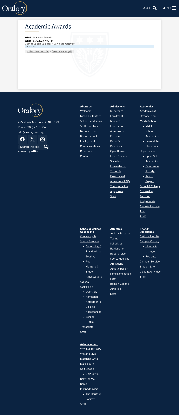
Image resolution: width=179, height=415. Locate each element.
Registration (117, 248)
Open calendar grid (62, 51)
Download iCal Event (64, 44)
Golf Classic (87, 368)
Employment (87, 141)
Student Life (147, 266)
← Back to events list (38, 51)
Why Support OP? (90, 348)
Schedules (116, 243)
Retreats (150, 256)
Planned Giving (89, 389)
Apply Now (116, 191)
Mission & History (90, 116)
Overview (91, 291)
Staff (113, 196)
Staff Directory (89, 126)
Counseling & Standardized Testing (94, 251)
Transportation (119, 186)
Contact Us (86, 156)
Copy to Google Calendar (38, 44)
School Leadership (91, 121)
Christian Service (150, 261)
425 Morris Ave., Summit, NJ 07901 (38, 122)
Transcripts (86, 326)
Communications (90, 146)
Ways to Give (88, 353)
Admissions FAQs (120, 181)
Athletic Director (120, 233)
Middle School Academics (151, 131)
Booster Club (118, 253)
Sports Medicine (119, 258)
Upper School (148, 151)
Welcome (85, 111)
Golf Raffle (92, 373)
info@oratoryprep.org (31, 132)
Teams (114, 238)
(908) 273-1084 (36, 127)
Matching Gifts (89, 358)
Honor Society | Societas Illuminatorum (119, 161)
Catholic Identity (149, 236)
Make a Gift (87, 363)
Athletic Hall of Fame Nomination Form (120, 273)
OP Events (30, 46)
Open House (117, 151)
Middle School (148, 121)
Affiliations (116, 263)
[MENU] (174, 8)
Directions (86, 151)
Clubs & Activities (150, 271)
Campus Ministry (149, 241)
